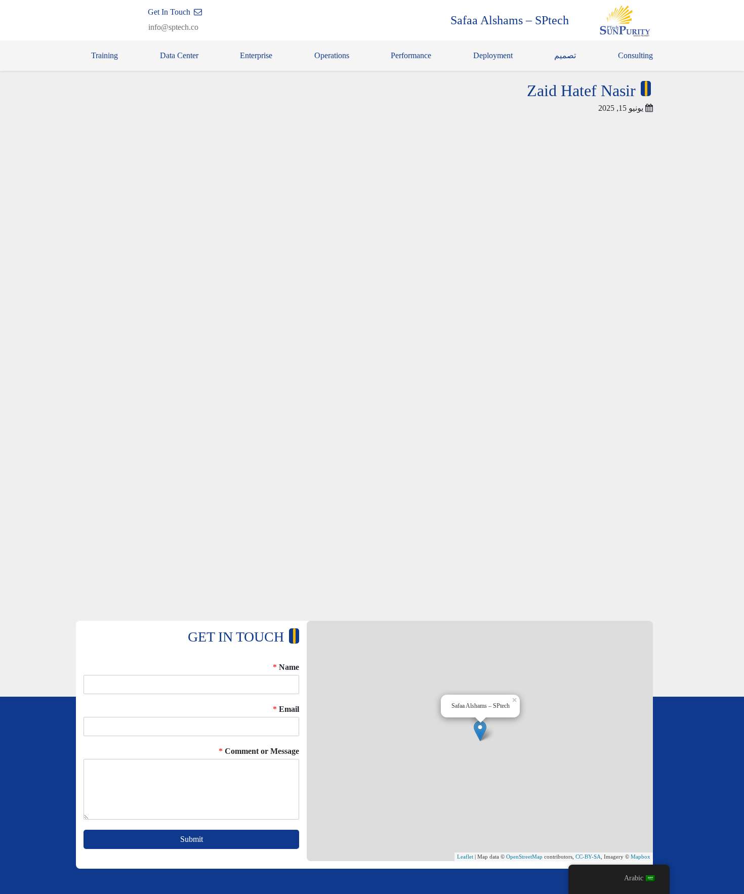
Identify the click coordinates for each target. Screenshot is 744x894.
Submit (191, 839)
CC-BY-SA (588, 857)
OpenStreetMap (524, 857)
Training (104, 55)
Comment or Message (259, 751)
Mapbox (640, 857)
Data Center (179, 55)
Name (286, 667)
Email (286, 709)
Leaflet (465, 857)
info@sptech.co (173, 27)
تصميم (565, 55)
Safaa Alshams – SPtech (509, 20)
